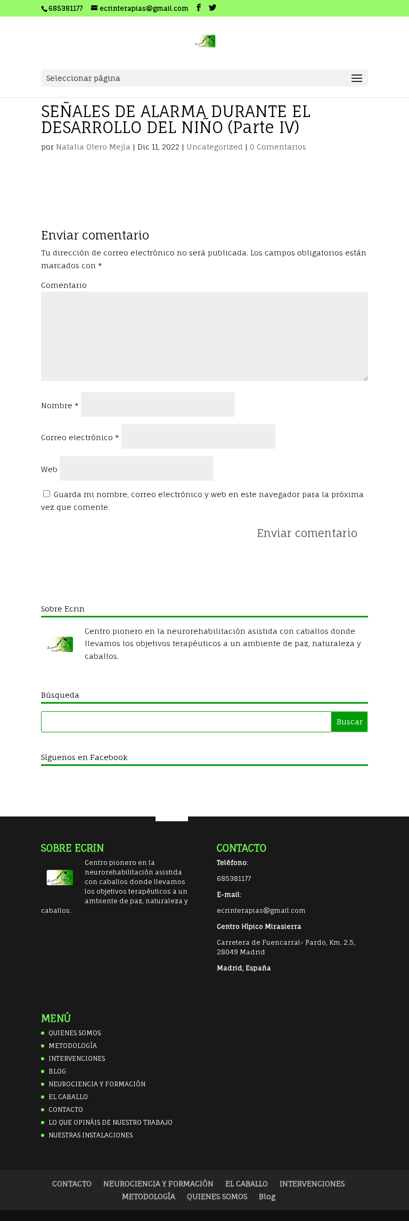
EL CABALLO (68, 1097)
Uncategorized (214, 146)
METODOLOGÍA (72, 1046)
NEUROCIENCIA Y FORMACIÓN (96, 1084)
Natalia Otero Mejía (93, 146)
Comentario (64, 285)
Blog (267, 1196)
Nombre (60, 405)
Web (49, 469)
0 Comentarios (278, 146)
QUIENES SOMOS (74, 1033)
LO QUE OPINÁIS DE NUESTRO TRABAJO (110, 1122)
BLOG (57, 1071)
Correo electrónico (80, 437)
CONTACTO (65, 1109)
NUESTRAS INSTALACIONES (90, 1135)
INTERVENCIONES (76, 1058)
